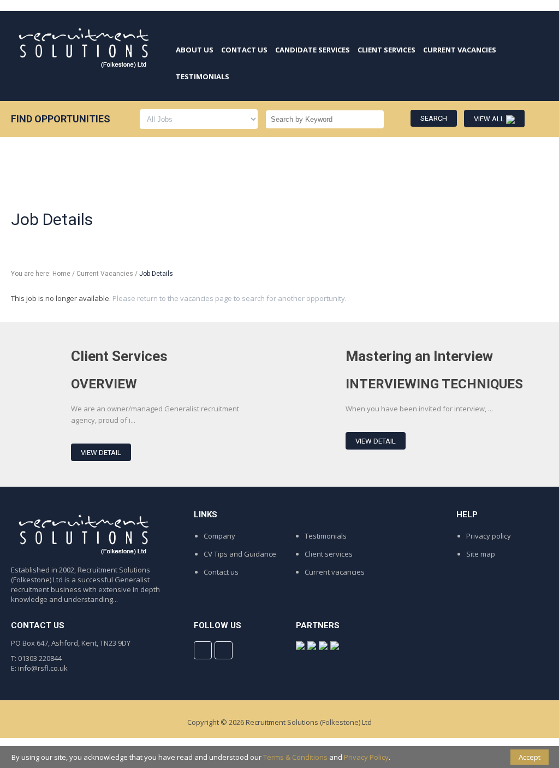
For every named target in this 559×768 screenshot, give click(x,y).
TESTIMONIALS (202, 76)
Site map (480, 554)
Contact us (221, 572)
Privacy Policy (366, 757)
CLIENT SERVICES (386, 50)
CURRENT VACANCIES (459, 50)
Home (61, 273)
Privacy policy (488, 536)
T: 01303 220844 (36, 658)
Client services (329, 554)
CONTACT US (244, 50)
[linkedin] (224, 650)
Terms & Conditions (295, 757)
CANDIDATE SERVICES (312, 50)
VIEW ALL (490, 119)
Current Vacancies (104, 273)
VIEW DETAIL (101, 452)
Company (219, 536)
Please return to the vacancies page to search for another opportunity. (229, 298)
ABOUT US (194, 50)
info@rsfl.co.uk (43, 668)
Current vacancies (335, 572)
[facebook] (203, 650)
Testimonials (326, 536)
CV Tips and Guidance (240, 554)
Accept (529, 757)
